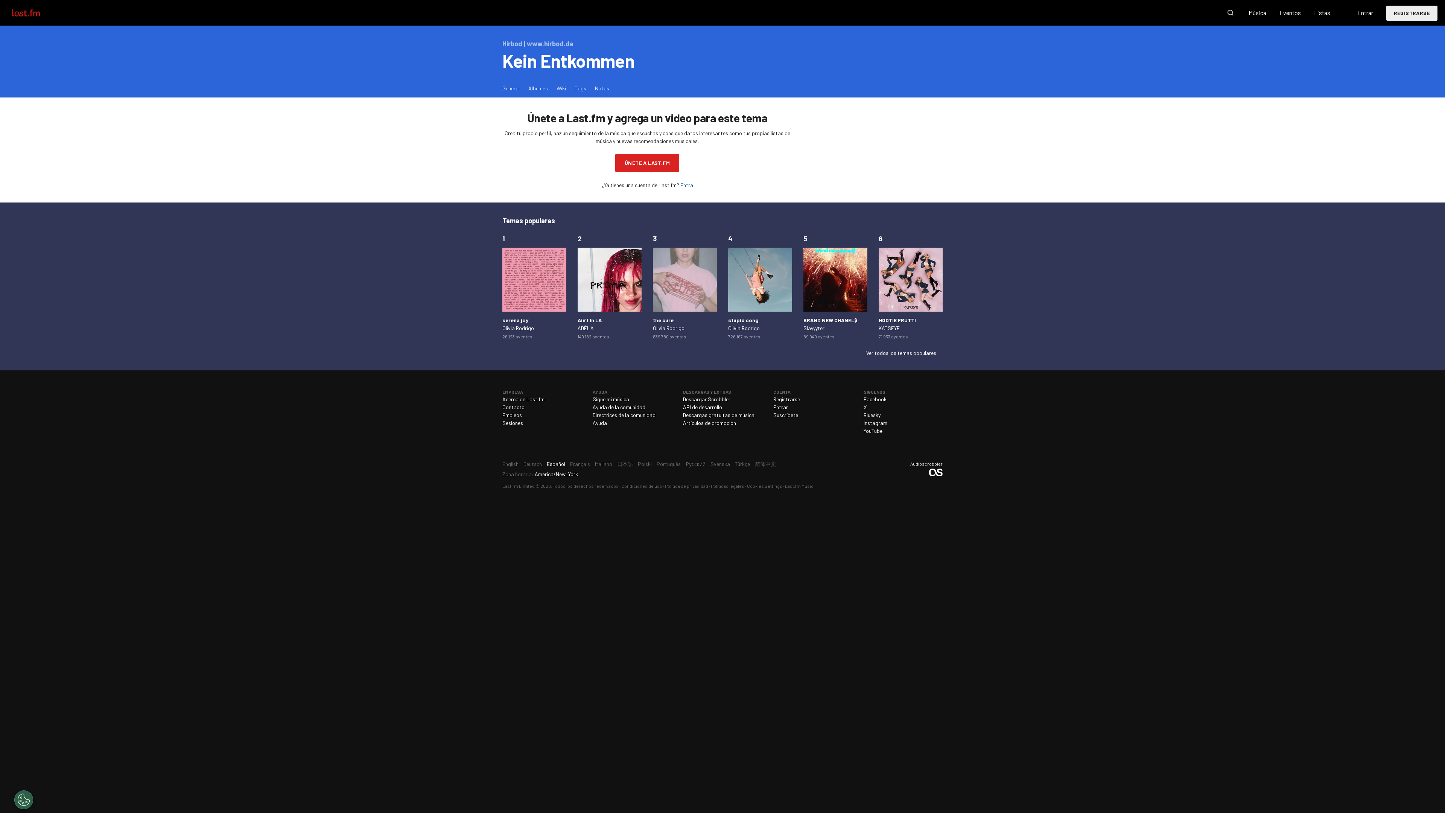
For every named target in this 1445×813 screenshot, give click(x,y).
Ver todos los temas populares (901, 353)
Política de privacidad (686, 486)
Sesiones (512, 423)
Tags (580, 88)
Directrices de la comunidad (624, 415)
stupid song (743, 320)
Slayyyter (813, 328)
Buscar (1230, 12)
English (510, 464)
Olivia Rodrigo (518, 328)
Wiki (561, 88)
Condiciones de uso (641, 486)
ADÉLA (586, 328)
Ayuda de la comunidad (619, 407)
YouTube (873, 431)
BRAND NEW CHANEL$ (830, 320)
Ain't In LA (590, 320)
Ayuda (600, 423)
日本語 (625, 464)
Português (669, 464)
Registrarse (1412, 13)
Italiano (603, 464)
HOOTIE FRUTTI (897, 320)
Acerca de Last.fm (523, 399)
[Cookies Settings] (23, 799)
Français (580, 464)
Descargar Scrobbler (706, 399)
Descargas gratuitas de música (718, 415)
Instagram (875, 423)
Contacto (513, 407)
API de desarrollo (702, 407)
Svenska (720, 464)
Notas (602, 88)
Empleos (512, 415)
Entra (686, 185)
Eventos (1290, 12)
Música (1257, 12)
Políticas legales (727, 486)
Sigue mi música (611, 399)
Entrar (1365, 12)
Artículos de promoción (709, 423)
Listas (1322, 12)
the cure (663, 320)
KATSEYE (889, 328)
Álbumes (538, 88)
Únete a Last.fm (647, 163)
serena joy (515, 320)
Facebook (875, 399)
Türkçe (742, 464)
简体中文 (765, 464)
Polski (645, 464)
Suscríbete (785, 415)
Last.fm (34, 13)
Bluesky (872, 415)
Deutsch (532, 464)
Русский (696, 464)
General (511, 88)
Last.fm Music (799, 486)
